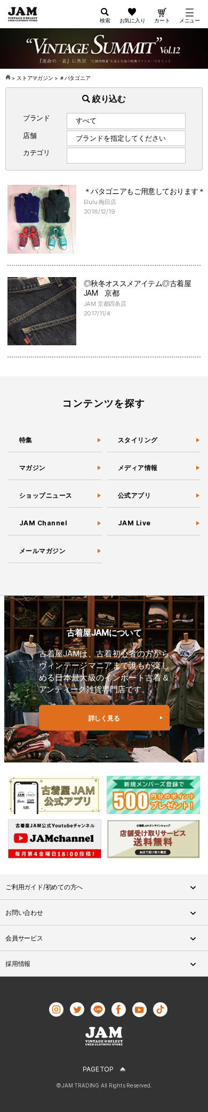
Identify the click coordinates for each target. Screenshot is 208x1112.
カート (162, 20)
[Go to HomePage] (8, 78)
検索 (105, 20)
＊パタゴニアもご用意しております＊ (144, 191)
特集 (26, 440)
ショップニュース (46, 495)
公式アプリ (134, 495)
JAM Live (134, 523)
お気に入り (132, 20)
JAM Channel (43, 523)
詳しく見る (104, 718)
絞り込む (108, 98)
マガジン (32, 468)
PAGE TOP (98, 1069)
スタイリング (138, 440)
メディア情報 (138, 468)
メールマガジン (42, 551)
